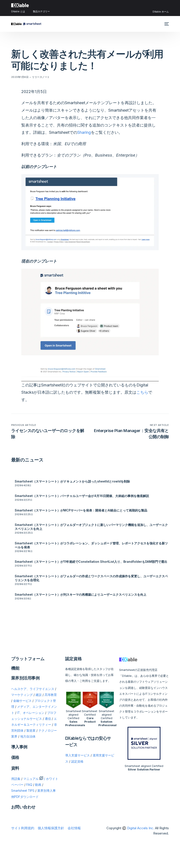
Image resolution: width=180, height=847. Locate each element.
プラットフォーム (28, 658)
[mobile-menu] (166, 24)
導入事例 (19, 746)
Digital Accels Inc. (140, 828)
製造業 (31, 730)
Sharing (84, 132)
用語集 (15, 779)
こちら (142, 392)
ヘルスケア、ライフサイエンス (32, 689)
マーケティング (22, 695)
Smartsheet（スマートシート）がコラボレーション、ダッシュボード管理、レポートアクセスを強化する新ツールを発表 (91, 545)
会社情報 (74, 828)
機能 (15, 668)
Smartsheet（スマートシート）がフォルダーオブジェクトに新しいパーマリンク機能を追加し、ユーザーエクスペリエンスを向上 (91, 527)
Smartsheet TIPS (22, 790)
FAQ (29, 784)
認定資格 (77, 761)
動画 (38, 784)
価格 (15, 757)
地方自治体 (28, 736)
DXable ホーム (161, 11)
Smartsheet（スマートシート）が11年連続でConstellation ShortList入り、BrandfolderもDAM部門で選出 (91, 561)
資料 (15, 768)
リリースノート (41, 77)
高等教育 (51, 695)
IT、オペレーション (30, 713)
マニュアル (31, 779)
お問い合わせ (23, 806)
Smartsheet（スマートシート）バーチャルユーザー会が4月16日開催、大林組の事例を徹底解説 (82, 496)
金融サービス (22, 700)
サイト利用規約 (22, 828)
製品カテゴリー (41, 11)
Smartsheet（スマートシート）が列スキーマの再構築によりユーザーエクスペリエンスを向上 (80, 594)
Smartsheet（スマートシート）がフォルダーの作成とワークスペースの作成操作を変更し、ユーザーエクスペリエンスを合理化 (91, 578)
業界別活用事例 (25, 678)
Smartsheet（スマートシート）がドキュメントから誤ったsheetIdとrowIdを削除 (72, 481)
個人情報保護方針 (51, 828)
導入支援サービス (77, 755)
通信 (48, 718)
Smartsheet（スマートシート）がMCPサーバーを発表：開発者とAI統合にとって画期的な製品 (81, 510)
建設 (39, 695)
